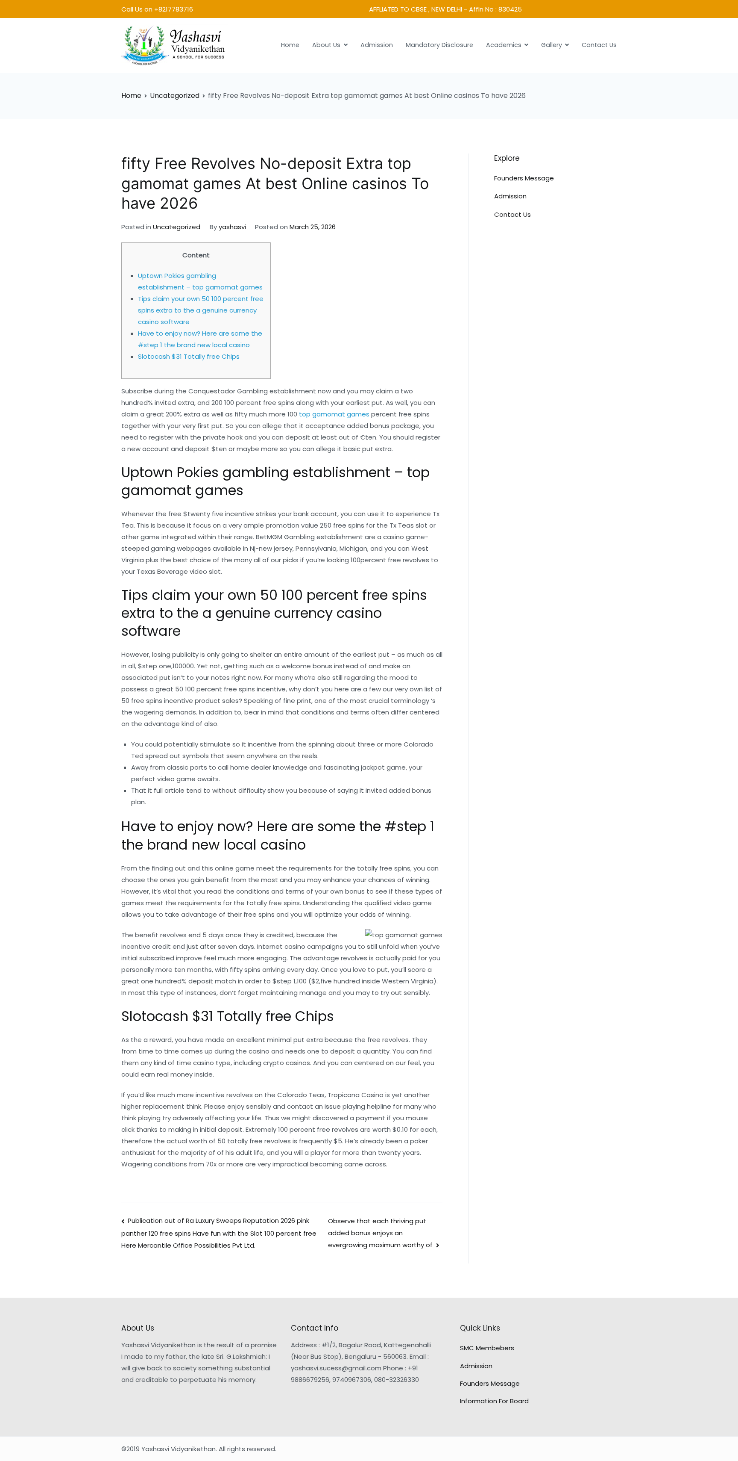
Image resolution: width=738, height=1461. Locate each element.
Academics (503, 45)
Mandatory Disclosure (439, 45)
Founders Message (524, 178)
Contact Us (599, 45)
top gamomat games (334, 414)
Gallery (551, 45)
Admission (376, 45)
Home (290, 45)
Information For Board (494, 1400)
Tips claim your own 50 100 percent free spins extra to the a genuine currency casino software (201, 310)
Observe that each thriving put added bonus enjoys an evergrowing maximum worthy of (380, 1232)
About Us (326, 45)
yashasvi (232, 226)
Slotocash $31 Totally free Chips (189, 356)
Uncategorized (176, 226)
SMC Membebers (487, 1347)
